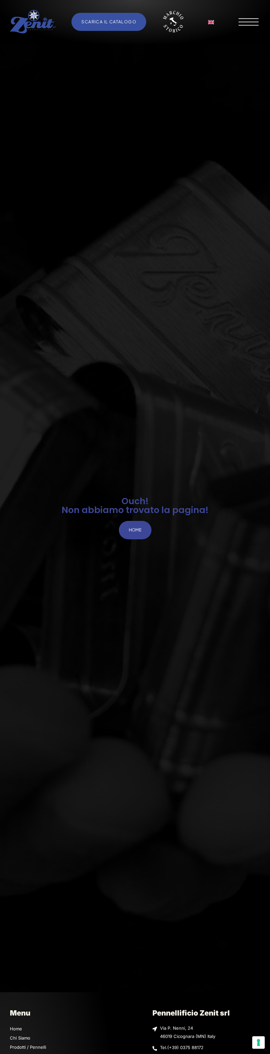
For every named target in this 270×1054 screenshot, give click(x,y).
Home (16, 1028)
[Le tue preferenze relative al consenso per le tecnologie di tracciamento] (258, 1042)
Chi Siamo (20, 1038)
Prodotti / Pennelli (28, 1047)
